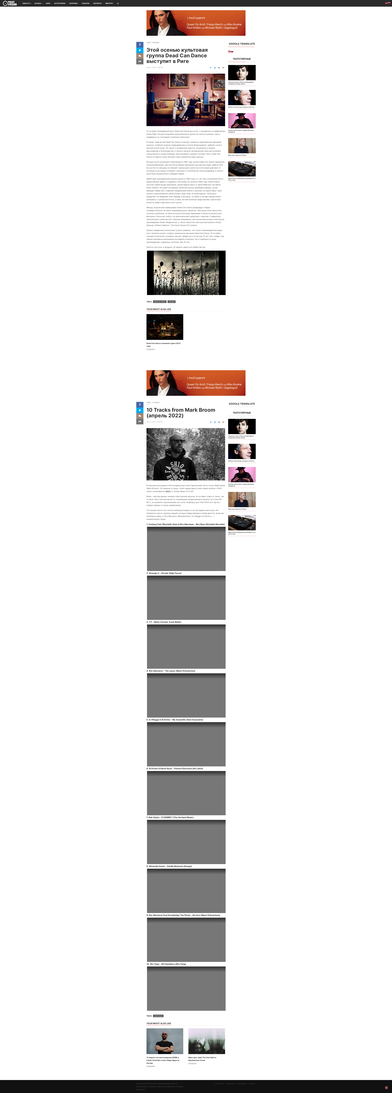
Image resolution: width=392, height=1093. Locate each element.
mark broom (158, 1016)
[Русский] (232, 51)
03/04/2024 (150, 1066)
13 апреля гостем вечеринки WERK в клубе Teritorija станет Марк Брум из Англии (162, 1060)
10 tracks (155, 402)
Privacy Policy (230, 1083)
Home (148, 42)
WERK (168, 491)
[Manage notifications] (386, 1087)
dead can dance (159, 302)
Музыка (38, 3)
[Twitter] (139, 50)
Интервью (73, 3)
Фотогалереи (59, 3)
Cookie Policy (242, 1083)
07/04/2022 (192, 1063)
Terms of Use (219, 1083)
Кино (48, 3)
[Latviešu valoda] (229, 51)
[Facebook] (139, 45)
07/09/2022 (150, 349)
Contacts (252, 1083)
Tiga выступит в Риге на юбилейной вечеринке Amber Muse (240, 83)
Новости (26, 3)
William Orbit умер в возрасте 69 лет (241, 107)
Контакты (97, 3)
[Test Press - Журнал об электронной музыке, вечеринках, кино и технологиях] (11, 3)
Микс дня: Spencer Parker (237, 155)
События (85, 3)
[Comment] (139, 56)
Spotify (110, 3)
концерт (171, 302)
